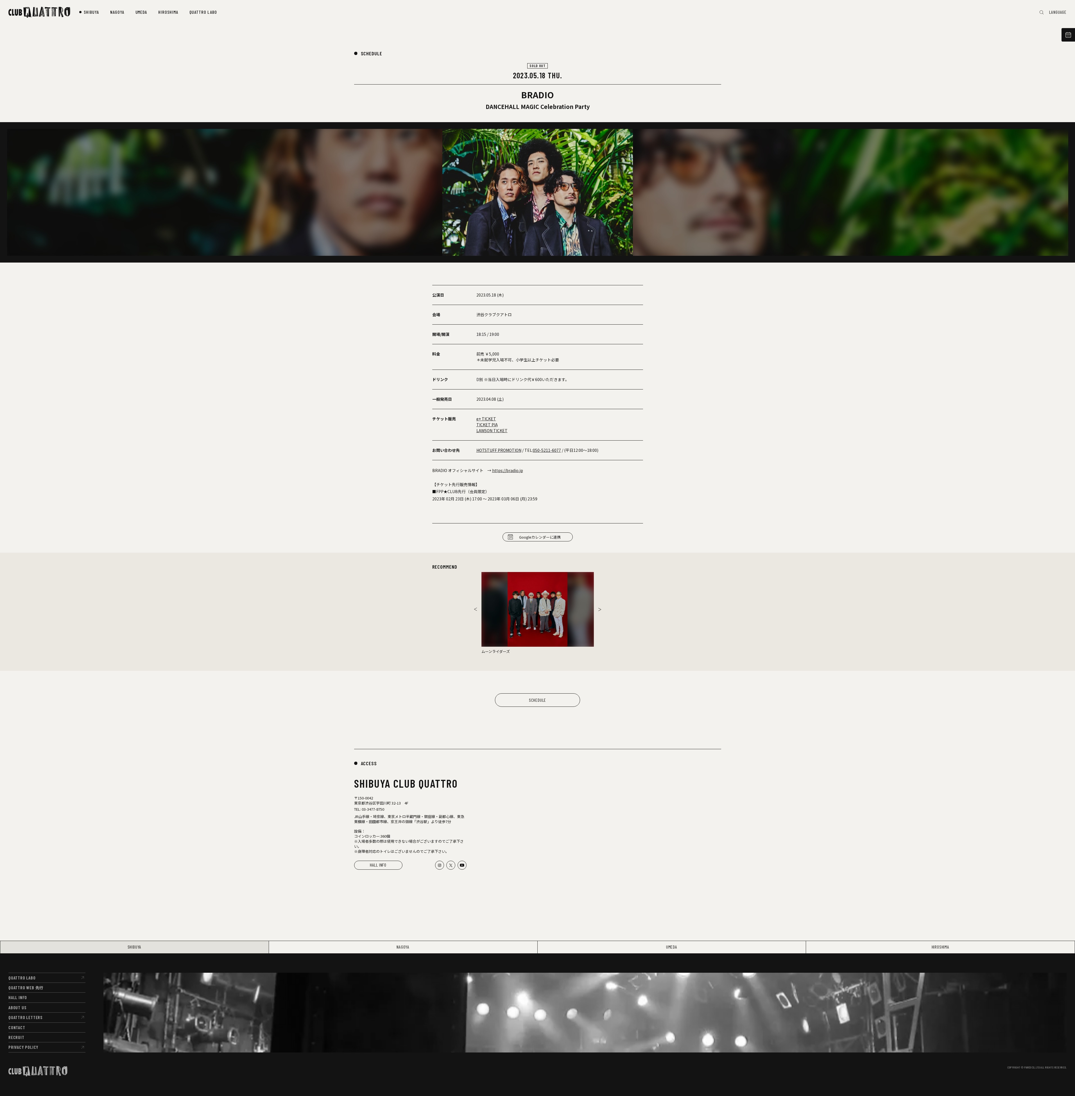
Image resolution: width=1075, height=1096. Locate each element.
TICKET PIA (487, 424)
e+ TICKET (486, 418)
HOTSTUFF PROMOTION (498, 450)
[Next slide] (599, 609)
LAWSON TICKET (492, 430)
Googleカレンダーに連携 (540, 537)
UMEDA (671, 946)
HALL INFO (378, 864)
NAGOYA (403, 946)
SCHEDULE (371, 53)
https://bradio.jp (507, 470)
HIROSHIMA (940, 946)
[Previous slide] (475, 609)
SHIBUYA (135, 946)
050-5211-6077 (547, 450)
